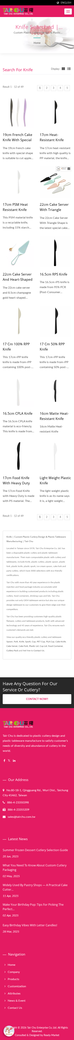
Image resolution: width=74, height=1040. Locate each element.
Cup (34, 642)
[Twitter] (9, 761)
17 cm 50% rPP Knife (52, 347)
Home (37, 43)
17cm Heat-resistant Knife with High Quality (54, 139)
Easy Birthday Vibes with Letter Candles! (30, 925)
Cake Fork (23, 646)
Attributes (14, 993)
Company (14, 972)
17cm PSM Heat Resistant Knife (15, 207)
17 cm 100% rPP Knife (16, 347)
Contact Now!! (37, 699)
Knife (21, 642)
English (66, 2)
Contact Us (39, 651)
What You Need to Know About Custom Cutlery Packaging (34, 867)
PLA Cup (50, 642)
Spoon (9, 642)
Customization (17, 986)
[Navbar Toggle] (68, 11)
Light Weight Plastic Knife (55, 480)
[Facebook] (4, 761)
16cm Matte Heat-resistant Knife (54, 416)
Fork (16, 642)
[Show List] (69, 69)
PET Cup (41, 642)
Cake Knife (61, 642)
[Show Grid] (63, 69)
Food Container (55, 646)
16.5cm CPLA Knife (18, 413)
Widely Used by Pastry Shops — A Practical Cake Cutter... (35, 887)
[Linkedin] (14, 761)
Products (13, 979)
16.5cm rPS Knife (53, 274)
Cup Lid (43, 646)
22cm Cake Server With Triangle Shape (54, 209)
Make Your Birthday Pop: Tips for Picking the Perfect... (33, 907)
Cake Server (12, 646)
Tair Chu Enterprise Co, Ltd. (42, 1028)
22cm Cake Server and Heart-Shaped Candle (18, 279)
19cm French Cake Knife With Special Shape (17, 139)
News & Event (17, 1000)
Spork (28, 642)
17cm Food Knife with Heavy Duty (16, 480)
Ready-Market (51, 1035)
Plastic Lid (34, 646)
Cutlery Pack (12, 651)
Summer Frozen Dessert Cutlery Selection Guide (35, 850)
